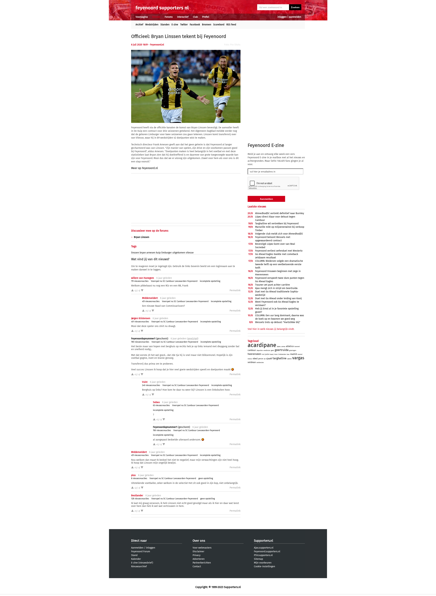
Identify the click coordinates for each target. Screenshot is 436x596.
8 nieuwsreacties (139, 478)
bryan (143, 252)
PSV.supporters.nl (263, 555)
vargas (298, 358)
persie (260, 359)
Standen (164, 24)
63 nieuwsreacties (161, 405)
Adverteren (199, 559)
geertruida (282, 350)
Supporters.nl (263, 541)
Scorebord (218, 24)
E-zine (175, 24)
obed (255, 358)
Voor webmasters (202, 547)
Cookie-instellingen (264, 566)
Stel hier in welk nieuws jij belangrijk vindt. (271, 329)
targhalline (279, 358)
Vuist (144, 382)
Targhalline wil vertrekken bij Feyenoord (277, 223)
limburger (166, 252)
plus (133, 475)
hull (263, 354)
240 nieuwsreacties (151, 385)
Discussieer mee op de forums (149, 230)
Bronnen (206, 24)
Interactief (183, 16)
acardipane (262, 345)
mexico (250, 359)
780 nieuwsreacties (140, 342)
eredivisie (266, 350)
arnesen (150, 252)
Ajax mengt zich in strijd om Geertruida (276, 288)
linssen (135, 252)
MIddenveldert (150, 298)
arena (283, 346)
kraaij (272, 354)
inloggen (282, 16)
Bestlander (137, 495)
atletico (290, 346)
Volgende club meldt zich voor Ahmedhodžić (279, 233)
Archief (139, 24)
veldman (252, 362)
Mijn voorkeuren (262, 562)
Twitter (184, 24)
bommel (297, 346)
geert (272, 350)
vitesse (190, 252)
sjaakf (269, 358)
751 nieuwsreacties (140, 281)
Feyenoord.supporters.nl (267, 551)
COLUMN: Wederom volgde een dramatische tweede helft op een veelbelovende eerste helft (279, 264)
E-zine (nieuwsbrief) (142, 562)
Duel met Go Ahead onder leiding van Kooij (278, 298)
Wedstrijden (151, 24)
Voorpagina (142, 16)
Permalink (235, 290)
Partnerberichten (202, 562)
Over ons (199, 541)
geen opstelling (205, 478)
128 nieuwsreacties (140, 498)
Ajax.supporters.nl (263, 547)
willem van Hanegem (142, 278)
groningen (292, 350)
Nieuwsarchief (139, 566)
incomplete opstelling (210, 281)
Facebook (195, 24)
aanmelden (295, 16)
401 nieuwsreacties (140, 321)
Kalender (136, 559)
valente (289, 359)
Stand (134, 555)
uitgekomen (178, 252)
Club (195, 16)
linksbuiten (282, 354)
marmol (300, 354)
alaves (279, 346)
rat (265, 359)
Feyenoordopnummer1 (143, 338)
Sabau (156, 402)
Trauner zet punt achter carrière (272, 284)
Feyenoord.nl (150, 168)
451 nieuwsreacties (151, 301)
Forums (169, 16)
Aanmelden (137, 547)
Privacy (196, 555)
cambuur (252, 350)
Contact (197, 566)
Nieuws (156, 16)
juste (267, 354)
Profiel (205, 16)
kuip (158, 252)
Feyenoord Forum (140, 551)
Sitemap (258, 559)
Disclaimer (198, 551)
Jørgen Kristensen (140, 318)
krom (276, 354)
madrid (293, 354)
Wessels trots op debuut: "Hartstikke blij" (277, 322)
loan (288, 354)
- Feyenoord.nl (156, 44)
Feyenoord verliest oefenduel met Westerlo (278, 250)
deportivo (260, 350)
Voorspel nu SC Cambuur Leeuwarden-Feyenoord (174, 281)
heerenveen (254, 354)
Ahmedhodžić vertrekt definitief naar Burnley (279, 213)
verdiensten (260, 362)
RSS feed (231, 24)
